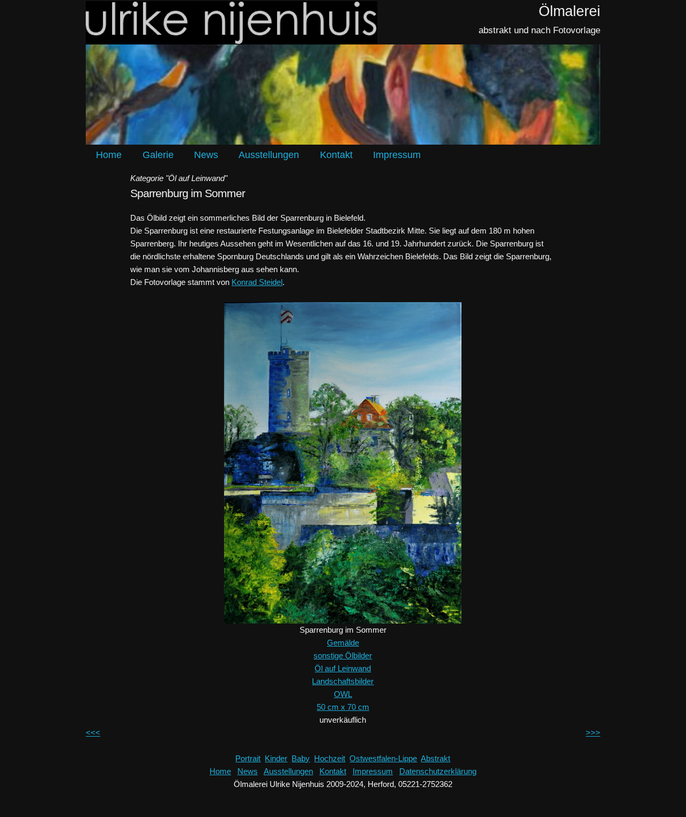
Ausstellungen (268, 154)
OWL (343, 694)
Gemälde (343, 642)
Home (109, 154)
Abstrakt (435, 758)
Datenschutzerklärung (437, 771)
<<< (93, 732)
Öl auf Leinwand (343, 668)
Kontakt (336, 154)
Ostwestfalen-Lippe (383, 758)
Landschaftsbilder (343, 681)
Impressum (397, 154)
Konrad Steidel (257, 282)
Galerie (158, 154)
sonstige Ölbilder (343, 655)
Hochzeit (329, 758)
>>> (593, 732)
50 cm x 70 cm (343, 706)
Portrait (247, 758)
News (206, 154)
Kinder (276, 758)
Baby (301, 758)
